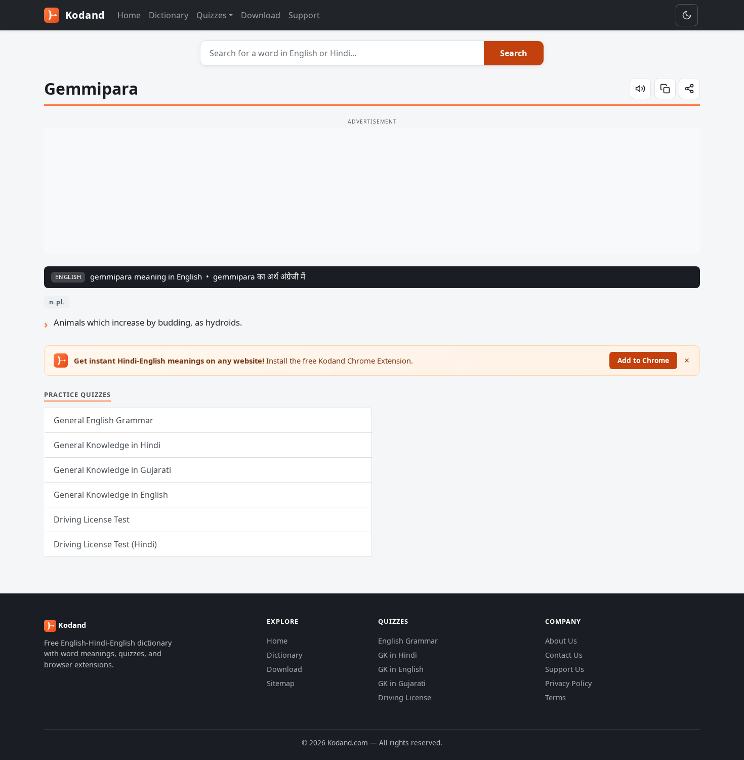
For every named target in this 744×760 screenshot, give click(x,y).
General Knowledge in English (111, 494)
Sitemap (281, 683)
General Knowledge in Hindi (107, 445)
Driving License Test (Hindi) (105, 544)
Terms (555, 697)
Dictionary (168, 15)
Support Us (564, 669)
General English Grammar (103, 420)
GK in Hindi (397, 655)
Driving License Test (92, 519)
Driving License (404, 697)
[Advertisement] (372, 191)
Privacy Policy (568, 683)
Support (304, 15)
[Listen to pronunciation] (640, 88)
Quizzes (211, 15)
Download (260, 15)
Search (513, 53)
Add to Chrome (643, 360)
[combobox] (342, 53)
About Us (561, 641)
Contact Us (564, 655)
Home (129, 15)
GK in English (401, 669)
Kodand (83, 15)
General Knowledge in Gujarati (112, 469)
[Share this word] (689, 88)
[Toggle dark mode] (687, 15)
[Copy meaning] (665, 88)
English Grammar (408, 641)
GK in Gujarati (402, 683)
